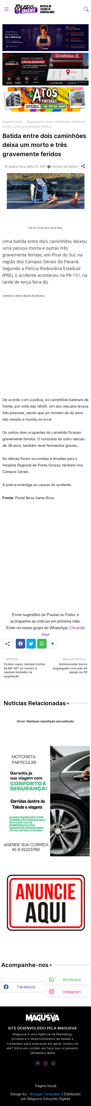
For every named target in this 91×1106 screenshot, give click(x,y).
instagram (71, 991)
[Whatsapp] (42, 644)
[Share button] (52, 644)
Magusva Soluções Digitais (48, 1099)
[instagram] (45, 1063)
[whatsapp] (53, 1063)
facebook (26, 986)
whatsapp (71, 979)
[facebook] (38, 1063)
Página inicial (12, 122)
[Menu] (6, 9)
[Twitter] (31, 644)
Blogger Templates (45, 1094)
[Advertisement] (45, 344)
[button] (86, 9)
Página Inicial (45, 1085)
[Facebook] (20, 644)
